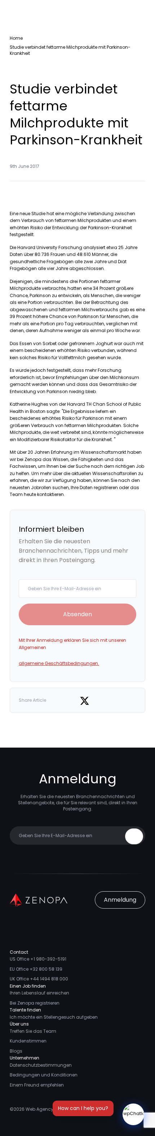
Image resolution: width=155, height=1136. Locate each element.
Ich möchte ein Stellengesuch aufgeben (54, 1017)
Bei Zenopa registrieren (34, 1003)
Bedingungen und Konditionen (44, 1075)
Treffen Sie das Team (33, 1031)
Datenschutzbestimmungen (41, 1065)
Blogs (16, 1051)
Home (16, 38)
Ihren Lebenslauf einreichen (39, 993)
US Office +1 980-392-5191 (38, 959)
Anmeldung (120, 900)
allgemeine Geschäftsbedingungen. (59, 663)
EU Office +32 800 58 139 (36, 969)
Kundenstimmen (28, 1041)
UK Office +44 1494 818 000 (39, 979)
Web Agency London (48, 1109)
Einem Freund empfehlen (37, 1085)
